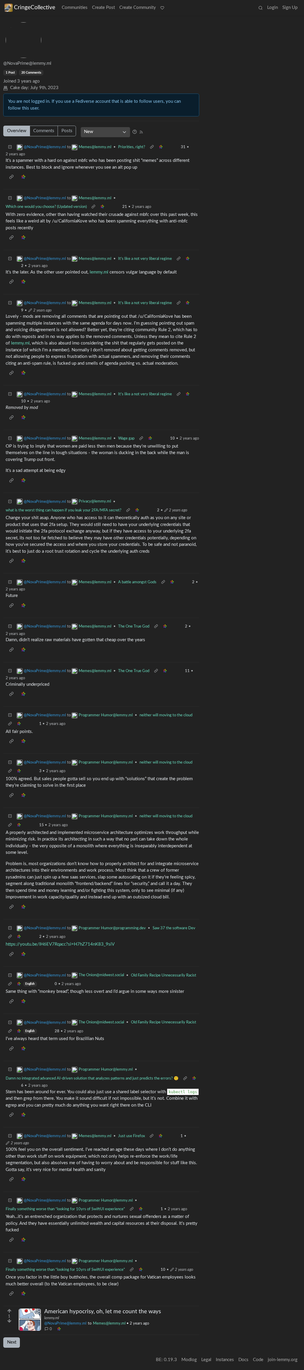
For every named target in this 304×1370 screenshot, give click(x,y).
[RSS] (141, 131)
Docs (243, 1360)
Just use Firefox (131, 1136)
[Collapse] (10, 147)
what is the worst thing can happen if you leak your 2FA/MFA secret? (63, 510)
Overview (16, 131)
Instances (225, 1360)
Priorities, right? (131, 147)
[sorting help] (134, 131)
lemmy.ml (99, 272)
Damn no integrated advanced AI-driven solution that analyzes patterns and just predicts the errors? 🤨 (92, 1078)
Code (258, 1360)
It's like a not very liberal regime (145, 259)
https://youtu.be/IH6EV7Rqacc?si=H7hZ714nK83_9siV (60, 944)
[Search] (260, 8)
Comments (43, 131)
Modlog (189, 1360)
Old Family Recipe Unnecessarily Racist (163, 975)
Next (11, 1342)
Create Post (103, 7)
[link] (58, 1329)
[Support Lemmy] (162, 8)
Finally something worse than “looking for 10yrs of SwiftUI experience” (65, 1209)
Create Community (137, 7)
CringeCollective (34, 7)
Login (272, 7)
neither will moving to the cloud (166, 715)
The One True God (133, 626)
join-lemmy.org (282, 1360)
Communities (75, 7)
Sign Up (289, 7)
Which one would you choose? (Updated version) (46, 207)
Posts (66, 131)
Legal (206, 1360)
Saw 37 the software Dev (174, 928)
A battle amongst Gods (137, 582)
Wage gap (126, 438)
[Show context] (151, 147)
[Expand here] (30, 1320)
